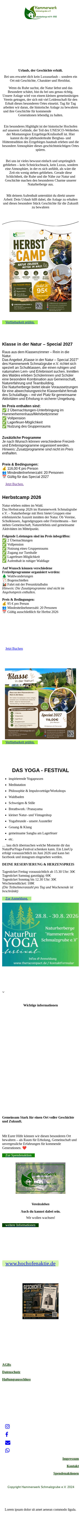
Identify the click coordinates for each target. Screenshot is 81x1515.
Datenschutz (11, 1372)
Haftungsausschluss (16, 1379)
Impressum (70, 1459)
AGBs (6, 1365)
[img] (40, 12)
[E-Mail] (7, 1442)
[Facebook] (6, 1434)
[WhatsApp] (7, 1450)
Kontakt (73, 1466)
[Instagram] (7, 1426)
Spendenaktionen (66, 1473)
